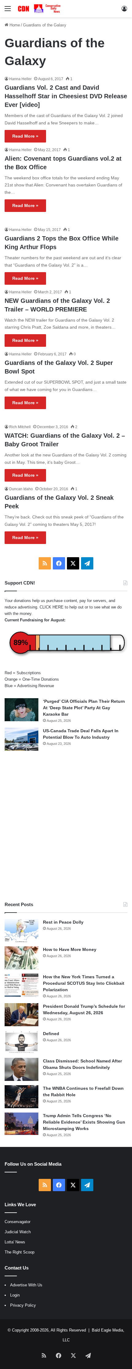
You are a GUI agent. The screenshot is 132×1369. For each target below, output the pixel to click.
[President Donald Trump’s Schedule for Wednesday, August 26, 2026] (21, 1014)
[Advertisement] (66, 826)
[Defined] (21, 1042)
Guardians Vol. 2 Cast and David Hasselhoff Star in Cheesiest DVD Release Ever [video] (66, 96)
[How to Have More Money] (21, 957)
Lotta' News (15, 1242)
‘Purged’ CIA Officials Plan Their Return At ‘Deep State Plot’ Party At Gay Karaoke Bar (84, 708)
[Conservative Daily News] (39, 8)
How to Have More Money (69, 949)
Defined (51, 1033)
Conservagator (17, 1221)
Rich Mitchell (20, 427)
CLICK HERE (52, 607)
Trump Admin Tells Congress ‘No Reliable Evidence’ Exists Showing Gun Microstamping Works (84, 1122)
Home (14, 25)
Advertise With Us (26, 1285)
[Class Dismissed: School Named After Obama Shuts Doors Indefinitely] (21, 1069)
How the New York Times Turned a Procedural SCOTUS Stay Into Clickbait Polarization (83, 983)
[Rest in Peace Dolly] (21, 930)
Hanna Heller (20, 79)
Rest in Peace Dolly (63, 922)
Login (15, 1295)
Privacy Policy (23, 1305)
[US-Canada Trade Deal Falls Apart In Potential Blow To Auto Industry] (21, 739)
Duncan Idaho (21, 489)
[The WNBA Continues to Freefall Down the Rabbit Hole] (21, 1096)
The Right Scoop (19, 1252)
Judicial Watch (18, 1232)
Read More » (25, 136)
